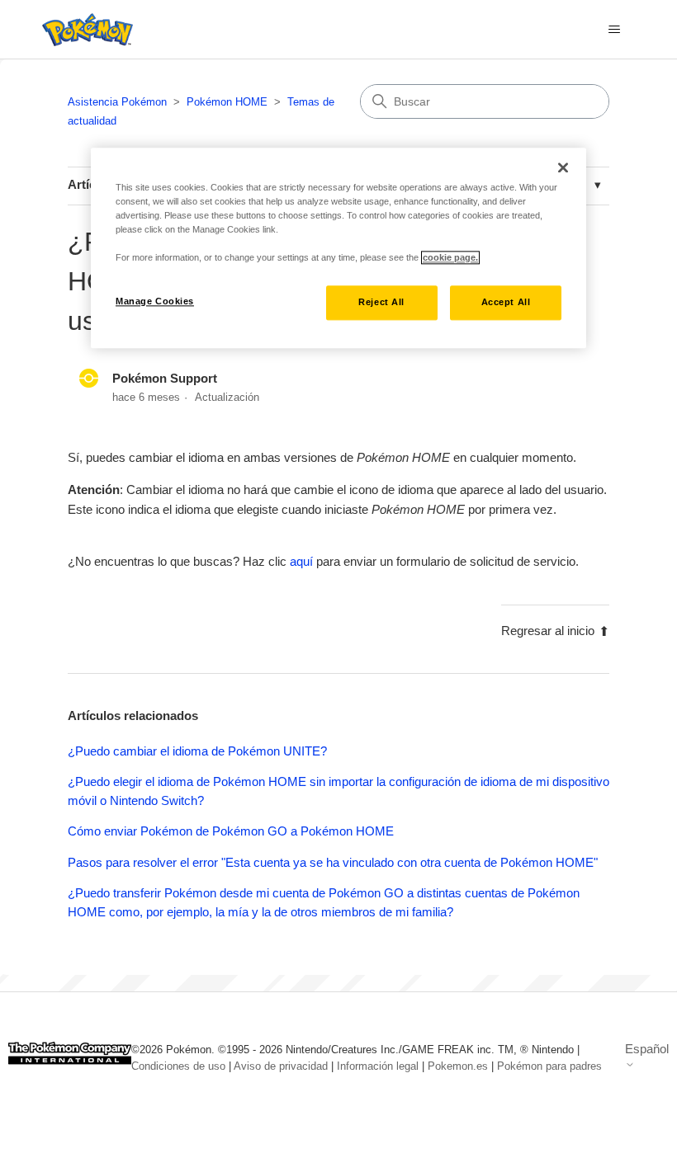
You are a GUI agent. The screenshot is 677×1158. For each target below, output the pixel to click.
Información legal (378, 1066)
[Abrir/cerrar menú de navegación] (614, 29)
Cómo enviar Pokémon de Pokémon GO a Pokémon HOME (231, 831)
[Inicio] (83, 29)
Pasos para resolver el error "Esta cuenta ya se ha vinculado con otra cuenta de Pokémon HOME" (333, 862)
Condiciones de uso (178, 1066)
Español (647, 1049)
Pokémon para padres (549, 1066)
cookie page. (450, 257)
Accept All (506, 302)
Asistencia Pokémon (117, 102)
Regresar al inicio (547, 631)
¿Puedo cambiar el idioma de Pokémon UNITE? (197, 751)
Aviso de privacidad (281, 1066)
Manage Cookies (155, 301)
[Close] (563, 167)
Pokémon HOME (227, 102)
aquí (301, 561)
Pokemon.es (458, 1066)
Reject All (381, 302)
